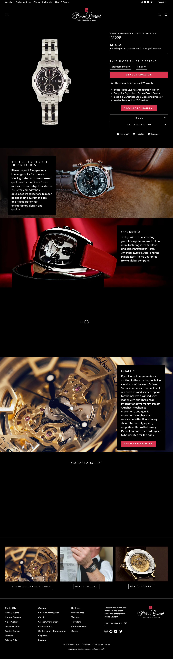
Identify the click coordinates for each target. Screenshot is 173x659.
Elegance (42, 635)
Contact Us (10, 608)
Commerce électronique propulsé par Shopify (86, 649)
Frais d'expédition (118, 48)
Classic (41, 617)
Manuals (9, 635)
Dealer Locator (139, 74)
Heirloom (75, 608)
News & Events (62, 2)
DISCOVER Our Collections (31, 586)
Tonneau (75, 617)
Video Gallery (11, 621)
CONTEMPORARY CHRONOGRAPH (133, 33)
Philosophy (47, 2)
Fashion (42, 640)
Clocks (37, 2)
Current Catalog (13, 617)
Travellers (76, 621)
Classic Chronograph (48, 621)
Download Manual (139, 108)
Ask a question (139, 124)
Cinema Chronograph (48, 612)
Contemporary (45, 626)
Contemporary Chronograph (52, 631)
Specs (139, 118)
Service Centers (12, 631)
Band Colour (146, 61)
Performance (77, 612)
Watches (9, 2)
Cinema (42, 608)
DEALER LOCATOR (141, 586)
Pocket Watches (23, 2)
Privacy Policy (11, 640)
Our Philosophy (27, 339)
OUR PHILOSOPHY (86, 586)
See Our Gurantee (138, 443)
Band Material (121, 61)
